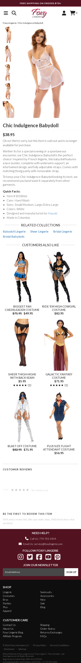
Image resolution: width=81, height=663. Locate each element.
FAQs (43, 636)
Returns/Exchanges (51, 632)
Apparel (7, 610)
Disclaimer (9, 649)
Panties (7, 603)
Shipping (44, 624)
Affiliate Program (12, 636)
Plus (5, 607)
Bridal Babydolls (13, 236)
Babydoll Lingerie (14, 231)
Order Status (47, 628)
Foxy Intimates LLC (20, 645)
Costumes (9, 595)
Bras (5, 599)
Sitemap (22, 649)
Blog (42, 607)
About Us (8, 628)
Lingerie (7, 592)
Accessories (47, 595)
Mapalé (53, 213)
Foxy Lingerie (24, 654)
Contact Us (9, 624)
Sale (42, 603)
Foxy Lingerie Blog (13, 632)
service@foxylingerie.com (48, 544)
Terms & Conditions (59, 645)
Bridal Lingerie (62, 231)
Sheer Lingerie (39, 231)
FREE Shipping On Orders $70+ (40, 3)
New (42, 599)
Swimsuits (46, 592)
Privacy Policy (39, 645)
